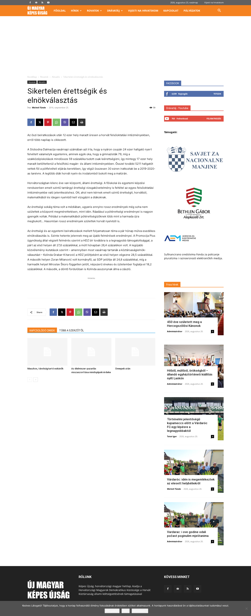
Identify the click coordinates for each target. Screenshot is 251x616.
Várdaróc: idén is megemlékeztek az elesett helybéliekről (191, 481)
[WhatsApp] (56, 122)
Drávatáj (113, 10)
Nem (125, 610)
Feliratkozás (214, 118)
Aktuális (56, 76)
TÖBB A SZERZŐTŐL (71, 330)
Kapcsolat (170, 10)
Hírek (75, 10)
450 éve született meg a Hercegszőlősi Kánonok (184, 324)
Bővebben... (140, 610)
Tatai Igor (172, 436)
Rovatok (93, 10)
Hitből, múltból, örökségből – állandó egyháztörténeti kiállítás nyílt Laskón (189, 374)
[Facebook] (30, 2)
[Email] (73, 122)
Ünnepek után (122, 368)
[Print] (81, 122)
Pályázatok (192, 10)
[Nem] (246, 608)
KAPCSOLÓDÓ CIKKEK (42, 330)
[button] (219, 11)
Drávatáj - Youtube (177, 108)
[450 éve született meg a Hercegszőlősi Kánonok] (194, 313)
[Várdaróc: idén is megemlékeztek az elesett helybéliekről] (194, 471)
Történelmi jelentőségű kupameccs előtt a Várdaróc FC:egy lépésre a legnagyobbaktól (187, 425)
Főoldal (60, 10)
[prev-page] (29, 379)
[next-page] (35, 379)
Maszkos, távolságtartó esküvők (45, 368)
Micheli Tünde (39, 107)
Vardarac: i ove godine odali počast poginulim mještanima (188, 534)
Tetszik (217, 93)
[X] (39, 122)
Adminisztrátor (174, 331)
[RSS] (42, 2)
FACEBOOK (172, 83)
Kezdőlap (32, 76)
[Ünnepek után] (135, 352)
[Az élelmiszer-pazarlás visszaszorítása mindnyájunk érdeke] (91, 352)
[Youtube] (48, 2)
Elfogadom (112, 610)
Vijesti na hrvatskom (214, 2)
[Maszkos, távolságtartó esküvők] (47, 352)
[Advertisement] (125, 47)
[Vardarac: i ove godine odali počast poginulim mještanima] (194, 523)
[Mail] (36, 2)
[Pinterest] (48, 122)
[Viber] (65, 122)
